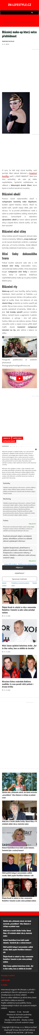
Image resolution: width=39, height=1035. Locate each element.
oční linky (18, 438)
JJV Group (29, 1032)
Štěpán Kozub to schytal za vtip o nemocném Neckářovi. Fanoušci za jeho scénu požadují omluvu (19, 592)
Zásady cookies (27, 1020)
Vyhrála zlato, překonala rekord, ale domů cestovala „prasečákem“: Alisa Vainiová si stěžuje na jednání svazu (19, 795)
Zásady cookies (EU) (12, 1020)
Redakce (12, 1012)
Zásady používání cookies (19, 1017)
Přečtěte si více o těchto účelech (27, 564)
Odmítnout (19, 573)
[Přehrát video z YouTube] (19, 378)
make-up (7, 438)
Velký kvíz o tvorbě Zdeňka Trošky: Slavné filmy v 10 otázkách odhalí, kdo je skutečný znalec (19, 822)
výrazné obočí (9, 441)
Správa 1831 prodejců (10, 564)
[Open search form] (32, 12)
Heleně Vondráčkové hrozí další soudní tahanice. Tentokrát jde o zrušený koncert (18, 849)
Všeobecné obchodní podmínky (19, 1014)
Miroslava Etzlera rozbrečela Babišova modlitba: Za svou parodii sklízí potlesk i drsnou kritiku (19, 666)
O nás (19, 1012)
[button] (36, 449)
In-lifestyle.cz (19, 5)
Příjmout (19, 568)
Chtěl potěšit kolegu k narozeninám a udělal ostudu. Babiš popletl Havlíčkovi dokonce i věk (17, 874)
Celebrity (6, 601)
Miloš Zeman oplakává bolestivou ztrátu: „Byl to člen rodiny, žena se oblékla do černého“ (19, 630)
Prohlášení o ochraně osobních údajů (19, 1022)
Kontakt (35, 583)
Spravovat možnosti (19, 579)
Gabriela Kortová (8, 41)
